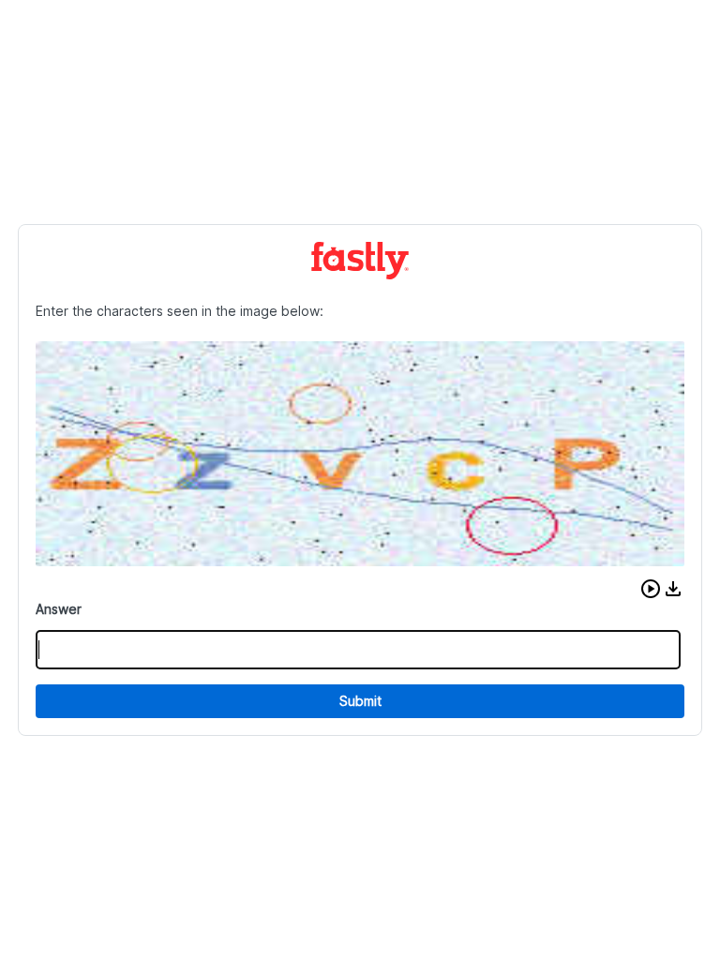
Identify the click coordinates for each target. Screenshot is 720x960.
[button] (650, 589)
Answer (59, 609)
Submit (360, 701)
